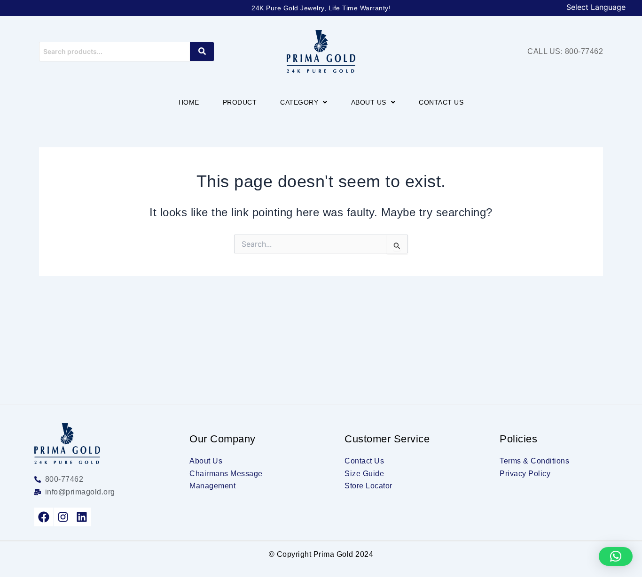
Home (189, 102)
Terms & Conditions (534, 461)
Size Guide (364, 474)
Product (240, 102)
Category (299, 102)
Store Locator (368, 486)
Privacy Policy (525, 474)
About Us (368, 102)
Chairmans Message (226, 474)
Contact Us (441, 102)
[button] (303, 102)
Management (212, 486)
